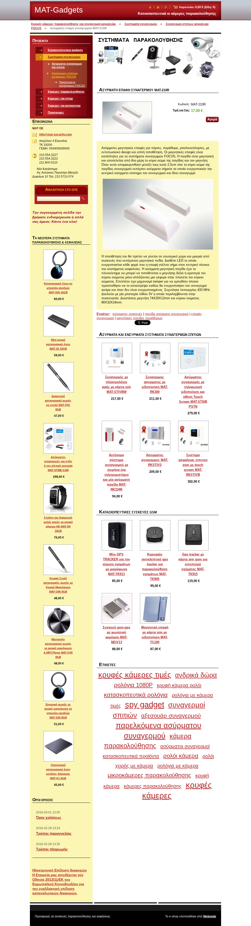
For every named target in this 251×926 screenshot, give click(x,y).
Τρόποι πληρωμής (52, 849)
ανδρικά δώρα (196, 675)
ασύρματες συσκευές (127, 314)
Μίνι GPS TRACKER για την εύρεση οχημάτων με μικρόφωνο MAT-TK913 (116, 564)
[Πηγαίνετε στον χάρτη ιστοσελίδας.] (158, 7)
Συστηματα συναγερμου (141, 24)
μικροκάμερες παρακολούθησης (149, 775)
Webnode (209, 916)
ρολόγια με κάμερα (178, 765)
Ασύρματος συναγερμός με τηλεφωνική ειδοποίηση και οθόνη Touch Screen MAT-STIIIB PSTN (193, 391)
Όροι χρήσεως (48, 817)
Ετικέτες (103, 314)
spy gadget (144, 704)
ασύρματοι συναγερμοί (185, 746)
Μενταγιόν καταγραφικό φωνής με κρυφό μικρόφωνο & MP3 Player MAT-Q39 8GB (58, 648)
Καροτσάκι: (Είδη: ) (197, 7)
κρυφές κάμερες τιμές (134, 675)
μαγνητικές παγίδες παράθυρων (140, 318)
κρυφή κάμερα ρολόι (179, 685)
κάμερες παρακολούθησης (153, 786)
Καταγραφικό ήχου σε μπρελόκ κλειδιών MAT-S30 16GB (58, 288)
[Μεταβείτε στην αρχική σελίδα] (150, 7)
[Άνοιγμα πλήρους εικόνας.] (117, 358)
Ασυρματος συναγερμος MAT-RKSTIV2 (154, 460)
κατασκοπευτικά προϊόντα (131, 756)
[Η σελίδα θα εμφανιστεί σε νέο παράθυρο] (127, 118)
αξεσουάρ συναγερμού (171, 715)
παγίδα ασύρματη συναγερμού (166, 314)
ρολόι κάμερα (180, 755)
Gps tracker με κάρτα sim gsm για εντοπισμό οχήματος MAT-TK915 (192, 564)
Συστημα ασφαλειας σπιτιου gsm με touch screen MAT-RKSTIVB (193, 465)
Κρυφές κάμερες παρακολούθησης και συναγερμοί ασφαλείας (73, 24)
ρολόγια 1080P (133, 685)
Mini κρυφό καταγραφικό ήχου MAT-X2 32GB (58, 344)
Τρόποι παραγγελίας (54, 833)
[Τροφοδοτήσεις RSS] (165, 7)
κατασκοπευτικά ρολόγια (136, 694)
